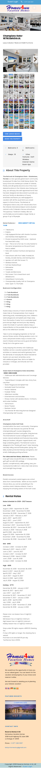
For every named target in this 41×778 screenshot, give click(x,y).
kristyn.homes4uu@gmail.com (15, 747)
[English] (6, 688)
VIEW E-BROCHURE (10, 373)
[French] (9, 688)
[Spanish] (17, 688)
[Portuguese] (14, 688)
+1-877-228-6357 (28, 2)
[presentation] (7, 710)
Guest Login (13, 1)
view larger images (12, 134)
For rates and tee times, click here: (16, 457)
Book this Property (12, 139)
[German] (12, 688)
